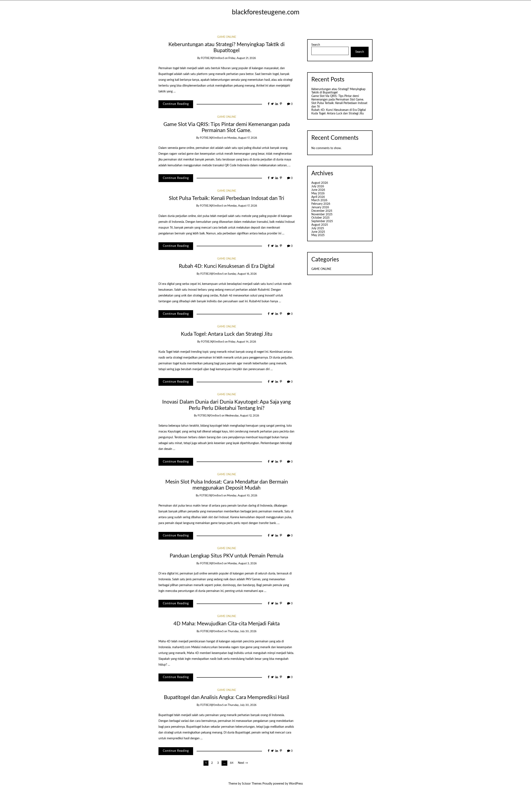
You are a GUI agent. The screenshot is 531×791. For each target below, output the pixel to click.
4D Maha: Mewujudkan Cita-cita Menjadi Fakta (226, 623)
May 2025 (318, 235)
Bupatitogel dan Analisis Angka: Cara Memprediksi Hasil (226, 697)
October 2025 (320, 217)
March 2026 (319, 200)
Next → (243, 763)
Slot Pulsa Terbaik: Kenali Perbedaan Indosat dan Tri (226, 198)
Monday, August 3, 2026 (242, 563)
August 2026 (319, 182)
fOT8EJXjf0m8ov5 (212, 58)
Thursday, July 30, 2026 (242, 631)
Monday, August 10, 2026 (242, 495)
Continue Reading (176, 104)
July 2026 (317, 186)
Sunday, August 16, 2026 (242, 274)
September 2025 (322, 221)
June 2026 (318, 190)
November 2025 (321, 214)
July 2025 (317, 228)
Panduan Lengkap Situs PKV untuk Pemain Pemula (226, 555)
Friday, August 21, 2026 (242, 58)
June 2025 (318, 231)
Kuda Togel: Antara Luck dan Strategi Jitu (226, 334)
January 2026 (320, 207)
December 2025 (321, 210)
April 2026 (318, 197)
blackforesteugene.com (265, 12)
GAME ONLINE (226, 37)
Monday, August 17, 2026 (242, 138)
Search (315, 44)
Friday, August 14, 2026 (242, 341)
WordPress (296, 783)
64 (231, 763)
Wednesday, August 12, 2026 (242, 415)
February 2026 (320, 203)
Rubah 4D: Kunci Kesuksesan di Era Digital (226, 266)
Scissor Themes (252, 783)
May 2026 (318, 193)
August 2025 (319, 224)
